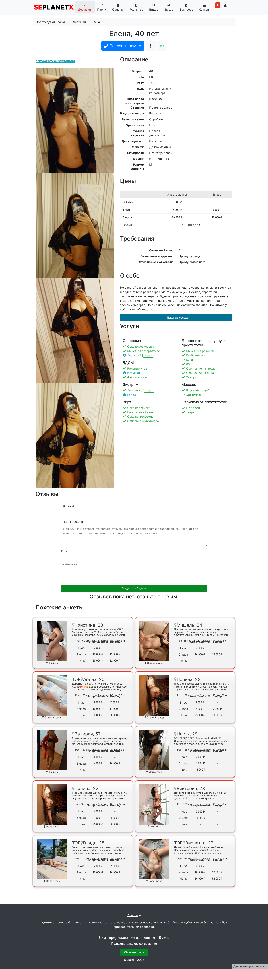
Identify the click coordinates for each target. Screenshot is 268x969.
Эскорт (191, 377)
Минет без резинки (200, 351)
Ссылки (132, 915)
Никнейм (67, 506)
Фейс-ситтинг (137, 377)
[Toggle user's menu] (225, 5)
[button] (162, 46)
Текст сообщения (73, 521)
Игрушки (133, 373)
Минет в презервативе (143, 351)
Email (64, 551)
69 (188, 364)
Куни (189, 360)
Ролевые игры (137, 368)
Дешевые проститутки (249, 966)
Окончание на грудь (200, 368)
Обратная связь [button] (134, 952)
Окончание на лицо (200, 373)
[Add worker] (217, 5)
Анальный (134, 355)
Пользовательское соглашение (134, 944)
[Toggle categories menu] (232, 5)
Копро (131, 395)
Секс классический (141, 346)
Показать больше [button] (177, 317)
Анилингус (135, 390)
